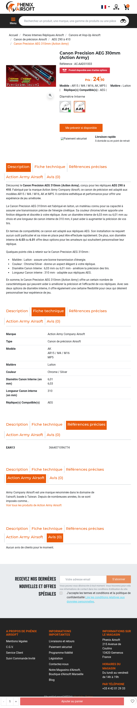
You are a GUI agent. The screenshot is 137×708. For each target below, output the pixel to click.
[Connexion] (116, 7)
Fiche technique (49, 166)
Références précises (88, 166)
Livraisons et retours (61, 641)
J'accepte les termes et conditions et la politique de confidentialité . (99, 597)
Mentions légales (16, 641)
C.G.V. (9, 647)
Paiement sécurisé (60, 647)
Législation (56, 658)
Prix (87, 80)
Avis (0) (53, 177)
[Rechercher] (123, 20)
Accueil (13, 35)
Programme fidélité (61, 652)
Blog (52, 680)
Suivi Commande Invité (20, 658)
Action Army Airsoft (24, 177)
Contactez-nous (58, 664)
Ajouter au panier (72, 701)
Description (17, 311)
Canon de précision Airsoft (30, 39)
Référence (66, 64)
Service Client (14, 652)
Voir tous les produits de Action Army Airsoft (34, 505)
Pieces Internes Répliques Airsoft (43, 35)
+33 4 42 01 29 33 (113, 688)
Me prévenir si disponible (81, 128)
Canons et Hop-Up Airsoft (84, 35)
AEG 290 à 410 (61, 39)
